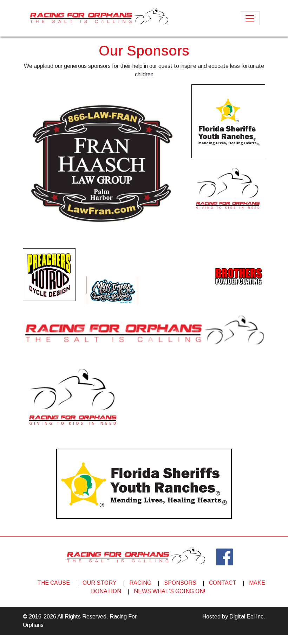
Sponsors (180, 583)
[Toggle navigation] (250, 18)
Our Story (100, 583)
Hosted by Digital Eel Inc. (233, 617)
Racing (140, 583)
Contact (222, 583)
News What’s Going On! (169, 591)
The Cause (53, 583)
